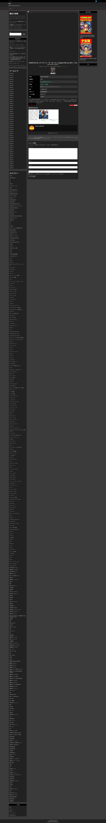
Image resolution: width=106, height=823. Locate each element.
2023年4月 (11, 153)
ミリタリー (11, 535)
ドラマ (11, 467)
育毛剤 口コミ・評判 (13, 730)
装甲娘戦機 (11, 756)
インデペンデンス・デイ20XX (15, 307)
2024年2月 (11, 133)
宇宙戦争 (11, 603)
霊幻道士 (11, 782)
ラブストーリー (12, 549)
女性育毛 (11, 595)
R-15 (10, 222)
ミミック (11, 533)
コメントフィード (13, 813)
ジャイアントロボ (13, 403)
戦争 (10, 633)
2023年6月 (11, 149)
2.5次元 (11, 175)
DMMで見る (32, 104)
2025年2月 (11, 109)
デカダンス (11, 449)
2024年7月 (11, 123)
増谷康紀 (46, 84)
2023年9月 (11, 143)
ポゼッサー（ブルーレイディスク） (16, 28)
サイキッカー (12, 373)
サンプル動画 (12, 391)
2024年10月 (12, 117)
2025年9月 (11, 95)
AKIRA (11, 187)
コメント (31, 146)
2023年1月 (11, 159)
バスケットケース (13, 477)
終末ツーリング (12, 720)
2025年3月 (11, 107)
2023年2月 (11, 157)
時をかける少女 (12, 655)
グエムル (11, 353)
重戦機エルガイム (13, 768)
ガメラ (11, 329)
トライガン (11, 457)
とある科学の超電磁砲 (13, 254)
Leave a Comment (53, 66)
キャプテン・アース (13, 343)
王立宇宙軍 (11, 708)
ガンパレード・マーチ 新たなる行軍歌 (16, 337)
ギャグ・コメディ (13, 345)
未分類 (11, 659)
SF (66, 66)
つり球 (11, 252)
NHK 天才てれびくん (13, 218)
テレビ (11, 445)
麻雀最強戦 (11, 800)
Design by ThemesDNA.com (53, 821)
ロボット (11, 559)
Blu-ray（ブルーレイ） (14, 191)
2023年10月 (12, 141)
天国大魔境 (11, 587)
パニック (11, 487)
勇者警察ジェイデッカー (14, 579)
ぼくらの (11, 262)
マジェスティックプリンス (14, 523)
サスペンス (11, 381)
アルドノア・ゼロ (13, 295)
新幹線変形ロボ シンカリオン (15, 645)
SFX (10, 4)
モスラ (11, 541)
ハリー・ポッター (13, 473)
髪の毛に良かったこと (13, 792)
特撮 (10, 704)
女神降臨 (11, 597)
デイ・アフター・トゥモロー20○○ (16, 447)
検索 (10, 32)
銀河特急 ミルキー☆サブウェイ (15, 774)
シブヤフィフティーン (13, 395)
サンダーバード (12, 389)
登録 (10, 807)
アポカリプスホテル (13, 289)
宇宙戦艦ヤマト (12, 605)
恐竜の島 (11, 625)
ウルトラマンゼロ (13, 317)
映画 (10, 653)
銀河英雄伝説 (12, 776)
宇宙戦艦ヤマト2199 (13, 607)
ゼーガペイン (12, 425)
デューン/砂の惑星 (13, 451)
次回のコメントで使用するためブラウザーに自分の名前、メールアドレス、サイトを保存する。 (47, 174)
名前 (30, 160)
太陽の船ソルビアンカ (13, 593)
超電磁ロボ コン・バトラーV (15, 760)
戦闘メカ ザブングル (13, 639)
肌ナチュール (12, 726)
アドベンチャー (12, 283)
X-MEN (11, 244)
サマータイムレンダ (13, 383)
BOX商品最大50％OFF (14, 193)
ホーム (11, 1)
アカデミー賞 (12, 269)
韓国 (10, 790)
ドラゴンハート (12, 465)
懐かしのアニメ (12, 631)
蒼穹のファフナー (13, 754)
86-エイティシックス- (13, 185)
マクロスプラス (12, 521)
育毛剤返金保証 (12, 748)
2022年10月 (12, 165)
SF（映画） (12, 226)
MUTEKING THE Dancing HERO (16, 215)
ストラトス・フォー (13, 419)
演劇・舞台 (11, 698)
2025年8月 (11, 97)
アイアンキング (12, 267)
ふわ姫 (11, 260)
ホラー (11, 515)
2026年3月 (11, 83)
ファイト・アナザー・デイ (14, 63)
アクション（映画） (13, 277)
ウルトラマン (12, 311)
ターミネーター (12, 51)
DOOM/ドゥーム (12, 197)
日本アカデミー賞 (13, 651)
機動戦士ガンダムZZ (13, 682)
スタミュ (11, 413)
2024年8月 (11, 121)
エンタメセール (12, 323)
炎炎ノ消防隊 (12, 700)
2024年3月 (11, 131)
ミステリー (11, 531)
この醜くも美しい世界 (13, 248)
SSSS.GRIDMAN (13, 230)
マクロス (11, 517)
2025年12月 (12, 89)
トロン (11, 461)
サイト (30, 169)
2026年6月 (11, 77)
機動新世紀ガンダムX (13, 686)
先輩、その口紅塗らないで (14, 575)
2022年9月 (11, 167)
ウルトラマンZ (12, 315)
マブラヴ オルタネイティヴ (14, 529)
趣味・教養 (11, 762)
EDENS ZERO (12, 201)
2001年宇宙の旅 (12, 177)
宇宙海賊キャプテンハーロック (15, 609)
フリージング (12, 501)
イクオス (11, 301)
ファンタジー (12, 495)
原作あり (11, 581)
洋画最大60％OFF (13, 694)
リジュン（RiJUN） (13, 551)
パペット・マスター (13, 489)
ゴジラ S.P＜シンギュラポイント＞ (16, 369)
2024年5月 (11, 127)
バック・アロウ (12, 479)
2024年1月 (11, 135)
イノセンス (11, 303)
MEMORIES (12, 209)
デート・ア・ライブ (13, 453)
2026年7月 (11, 75)
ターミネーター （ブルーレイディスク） (17, 45)
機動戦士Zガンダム (13, 665)
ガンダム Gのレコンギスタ (14, 331)
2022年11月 (11, 163)
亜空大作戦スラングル (13, 567)
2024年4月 (11, 129)
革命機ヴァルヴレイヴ (13, 788)
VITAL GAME (12, 240)
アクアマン (11, 271)
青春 (10, 786)
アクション (11, 273)
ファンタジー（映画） (13, 497)
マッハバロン (12, 525)
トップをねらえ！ (13, 455)
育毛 (10, 728)
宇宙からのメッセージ (13, 601)
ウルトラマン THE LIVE (14, 313)
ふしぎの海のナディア (13, 256)
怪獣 (10, 621)
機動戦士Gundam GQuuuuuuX (15, 661)
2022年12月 (12, 161)
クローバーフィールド (13, 351)
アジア (11, 279)
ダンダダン (11, 439)
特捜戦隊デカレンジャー (14, 702)
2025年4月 (11, 105)
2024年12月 (12, 113)
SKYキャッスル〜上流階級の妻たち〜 (16, 228)
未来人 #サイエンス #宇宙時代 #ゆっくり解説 (18, 41)
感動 (10, 629)
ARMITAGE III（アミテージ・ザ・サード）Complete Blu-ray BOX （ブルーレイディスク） (53, 63)
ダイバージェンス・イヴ (14, 437)
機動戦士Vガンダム (13, 663)
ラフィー (11, 545)
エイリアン (11, 321)
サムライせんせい (13, 385)
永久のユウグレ (12, 690)
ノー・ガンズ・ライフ (13, 469)
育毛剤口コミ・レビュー (14, 740)
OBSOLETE (12, 220)
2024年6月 (11, 125)
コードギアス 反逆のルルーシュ (15, 365)
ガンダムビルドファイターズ (15, 335)
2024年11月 (12, 115)
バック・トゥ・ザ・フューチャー (15, 481)
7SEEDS (11, 183)
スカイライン (12, 411)
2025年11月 (11, 91)
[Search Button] (96, 1)
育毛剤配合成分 (12, 752)
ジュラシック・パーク (13, 407)
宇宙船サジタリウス (13, 613)
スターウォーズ (12, 415)
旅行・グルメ (12, 649)
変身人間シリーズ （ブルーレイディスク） (17, 61)
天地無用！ (11, 589)
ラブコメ (11, 547)
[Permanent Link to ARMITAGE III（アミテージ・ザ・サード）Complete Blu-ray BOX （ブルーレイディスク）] (53, 36)
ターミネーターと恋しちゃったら (15, 435)
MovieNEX (12, 213)
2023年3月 (11, 155)
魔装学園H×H (12, 798)
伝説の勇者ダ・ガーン (13, 571)
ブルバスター (12, 503)
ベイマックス (12, 511)
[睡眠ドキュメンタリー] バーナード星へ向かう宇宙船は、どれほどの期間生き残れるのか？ (17, 48)
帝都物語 (11, 619)
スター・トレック (13, 417)
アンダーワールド (13, 299)
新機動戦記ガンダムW (14, 647)
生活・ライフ (12, 710)
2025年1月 (11, 111)
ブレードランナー (13, 507)
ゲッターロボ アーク (13, 361)
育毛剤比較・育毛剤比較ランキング (16, 742)
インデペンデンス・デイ (14, 305)
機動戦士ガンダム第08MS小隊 (15, 684)
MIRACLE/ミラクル (13, 212)
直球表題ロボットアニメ (14, 714)
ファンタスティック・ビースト (15, 499)
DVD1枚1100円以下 (13, 199)
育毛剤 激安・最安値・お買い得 (15, 732)
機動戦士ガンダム (13, 667)
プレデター (11, 509)
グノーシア (11, 355)
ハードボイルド (12, 475)
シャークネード (12, 399)
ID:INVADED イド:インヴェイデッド (16, 205)
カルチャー (11, 327)
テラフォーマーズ (13, 443)
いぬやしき (11, 246)
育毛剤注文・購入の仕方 (14, 744)
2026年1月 (11, 87)
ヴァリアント (12, 43)
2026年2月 (11, 85)
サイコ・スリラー (13, 375)
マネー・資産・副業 (13, 527)
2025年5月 (11, 103)
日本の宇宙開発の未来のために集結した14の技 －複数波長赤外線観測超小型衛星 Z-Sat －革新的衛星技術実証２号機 (17, 58)
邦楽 (10, 766)
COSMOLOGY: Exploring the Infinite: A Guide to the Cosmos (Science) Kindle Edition (87, 36)
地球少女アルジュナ (13, 585)
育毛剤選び (11, 750)
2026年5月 (11, 79)
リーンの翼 (11, 553)
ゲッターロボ (12, 359)
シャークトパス (12, 397)
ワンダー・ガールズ (13, 563)
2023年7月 (11, 147)
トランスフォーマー (13, 459)
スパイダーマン (12, 421)
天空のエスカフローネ (13, 591)
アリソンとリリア (13, 293)
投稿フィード (12, 811)
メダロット (11, 539)
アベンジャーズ (12, 287)
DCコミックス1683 (13, 195)
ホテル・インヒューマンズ (14, 513)
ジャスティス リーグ (13, 405)
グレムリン (11, 357)
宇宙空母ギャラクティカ (14, 611)
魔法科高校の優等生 (13, 796)
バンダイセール (12, 483)
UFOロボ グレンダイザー (14, 236)
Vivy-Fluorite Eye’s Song (14, 242)
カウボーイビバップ (13, 325)
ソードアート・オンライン (14, 427)
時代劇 (11, 657)
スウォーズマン (12, 409)
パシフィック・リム (13, 485)
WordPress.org (13, 815)
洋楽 (10, 692)
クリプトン (11, 349)
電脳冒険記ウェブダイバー (14, 780)
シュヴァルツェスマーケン (14, 401)
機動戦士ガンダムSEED (14, 676)
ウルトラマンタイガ (13, 319)
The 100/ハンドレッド (14, 234)
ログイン (11, 809)
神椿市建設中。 (12, 718)
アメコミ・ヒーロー (13, 291)
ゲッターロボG (12, 363)
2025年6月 (11, 101)
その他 (11, 250)
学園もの (11, 599)
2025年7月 (11, 99)
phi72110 (41, 66)
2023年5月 (11, 151)
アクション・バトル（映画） (15, 275)
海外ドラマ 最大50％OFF (14, 696)
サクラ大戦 (11, 379)
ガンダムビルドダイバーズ (14, 333)
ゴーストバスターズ (13, 371)
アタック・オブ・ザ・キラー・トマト (16, 281)
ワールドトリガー (13, 565)
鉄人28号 (11, 770)
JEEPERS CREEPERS (14, 207)
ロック (11, 557)
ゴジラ (11, 367)
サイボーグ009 (12, 377)
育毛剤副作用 (12, 738)
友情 (10, 583)
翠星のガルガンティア (13, 724)
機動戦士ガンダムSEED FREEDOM (16, 678)
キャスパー (11, 341)
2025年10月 (12, 93)
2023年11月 (11, 139)
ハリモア (11, 471)
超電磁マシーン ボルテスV (14, 758)
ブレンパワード (12, 505)
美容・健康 (11, 722)
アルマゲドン (12, 297)
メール (30, 165)
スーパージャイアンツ (13, 423)
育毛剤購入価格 (12, 746)
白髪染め (11, 712)
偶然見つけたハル (13, 573)
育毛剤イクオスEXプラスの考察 (15, 734)
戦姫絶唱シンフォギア (13, 637)
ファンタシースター (13, 493)
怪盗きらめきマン (13, 623)
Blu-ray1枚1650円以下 (14, 189)
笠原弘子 (42, 84)
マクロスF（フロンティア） (15, 519)
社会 (10, 716)
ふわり (11, 258)
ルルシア (11, 555)
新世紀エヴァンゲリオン (14, 643)
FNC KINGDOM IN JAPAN (15, 203)
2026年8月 (11, 73)
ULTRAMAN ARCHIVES (14, 238)
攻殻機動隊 (11, 641)
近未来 (11, 764)
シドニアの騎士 (12, 393)
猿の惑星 (11, 706)
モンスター (11, 543)
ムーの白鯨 (11, 537)
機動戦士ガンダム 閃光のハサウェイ (16, 669)
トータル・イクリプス (13, 463)
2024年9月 (11, 119)
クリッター (11, 347)
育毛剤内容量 (12, 736)
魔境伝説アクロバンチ (13, 794)
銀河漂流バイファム (13, 772)
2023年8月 (11, 145)
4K (10, 181)
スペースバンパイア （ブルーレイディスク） (18, 16)
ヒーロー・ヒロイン (13, 491)
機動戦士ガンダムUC (13, 680)
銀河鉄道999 (12, 778)
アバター (11, 285)
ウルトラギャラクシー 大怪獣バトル (16, 309)
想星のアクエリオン (13, 627)
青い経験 (11, 784)
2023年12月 (12, 137)
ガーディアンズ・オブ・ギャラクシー (16, 339)
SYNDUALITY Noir (13, 232)
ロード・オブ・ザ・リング (14, 561)
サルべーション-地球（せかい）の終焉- (17, 387)
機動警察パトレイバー (13, 688)
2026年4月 (11, 81)
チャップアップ (12, 441)
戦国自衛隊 (11, 635)
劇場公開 (11, 577)
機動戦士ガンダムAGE (14, 674)
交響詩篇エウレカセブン (14, 569)
